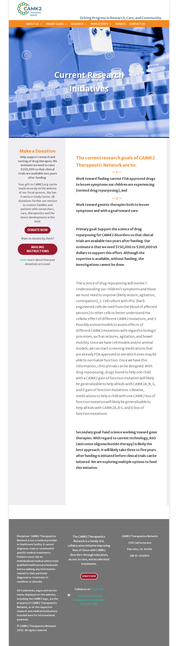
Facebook (97, 589)
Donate (121, 23)
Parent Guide (55, 23)
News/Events (99, 23)
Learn (23, 260)
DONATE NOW (37, 230)
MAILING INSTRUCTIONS (37, 249)
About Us (32, 23)
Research (77, 23)
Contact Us (137, 23)
